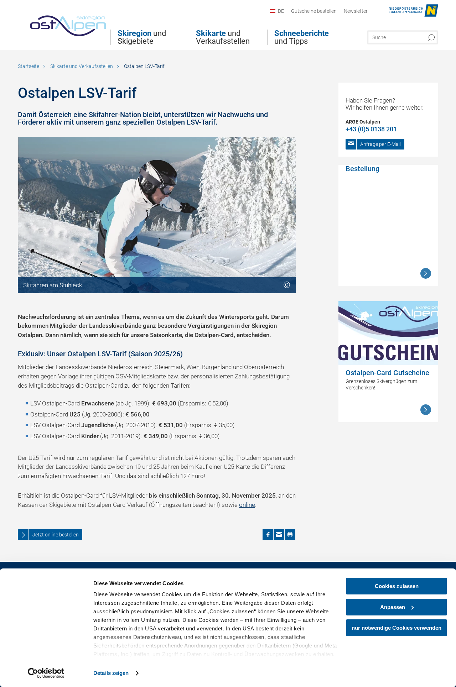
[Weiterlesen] (425, 273)
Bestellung (362, 169)
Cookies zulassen (397, 586)
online (247, 504)
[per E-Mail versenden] (279, 534)
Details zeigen (111, 673)
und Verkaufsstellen (223, 37)
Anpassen (392, 607)
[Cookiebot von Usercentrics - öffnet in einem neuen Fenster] (46, 673)
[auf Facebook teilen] (268, 534)
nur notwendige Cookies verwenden (396, 628)
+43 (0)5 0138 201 (371, 129)
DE (281, 11)
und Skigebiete (142, 37)
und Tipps (301, 37)
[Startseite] (62, 23)
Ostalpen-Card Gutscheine (387, 373)
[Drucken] (290, 534)
